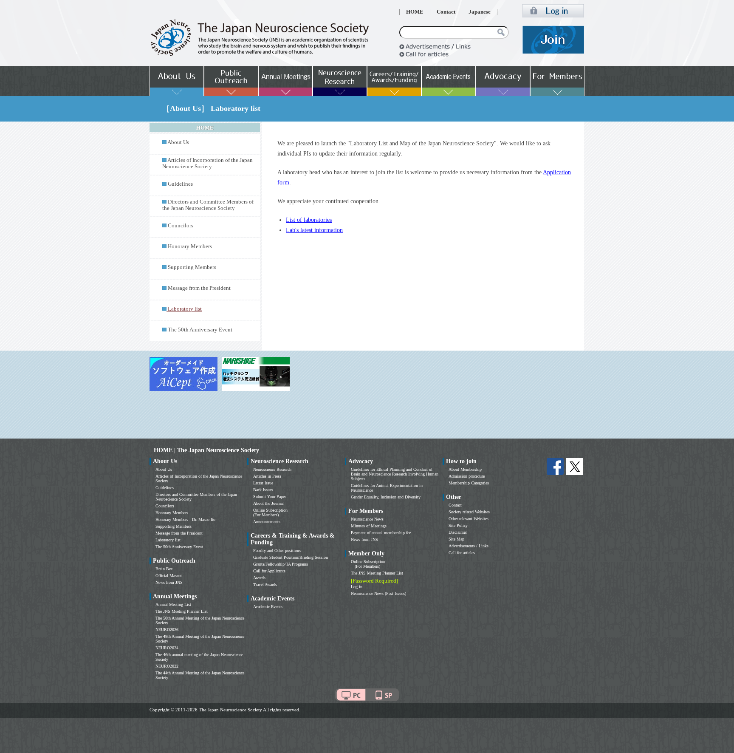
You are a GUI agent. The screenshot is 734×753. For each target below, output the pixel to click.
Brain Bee (163, 568)
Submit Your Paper (269, 496)
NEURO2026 (166, 629)
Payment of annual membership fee (381, 532)
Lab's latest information (314, 230)
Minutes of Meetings (369, 526)
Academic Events (267, 606)
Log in (356, 586)
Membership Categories (469, 483)
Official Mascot (168, 575)
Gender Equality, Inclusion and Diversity (386, 497)
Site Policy (458, 525)
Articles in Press (267, 476)
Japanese (480, 12)
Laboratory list (168, 540)
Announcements (266, 521)
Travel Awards (265, 584)
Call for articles (462, 552)
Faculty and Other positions (277, 550)
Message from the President (199, 288)
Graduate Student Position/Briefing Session (290, 557)
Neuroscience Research (272, 469)
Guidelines (180, 184)
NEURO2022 (166, 666)
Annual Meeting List (173, 604)
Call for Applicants (269, 571)
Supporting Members (192, 267)
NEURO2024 (166, 647)
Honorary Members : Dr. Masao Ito (185, 519)
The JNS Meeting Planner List (181, 611)
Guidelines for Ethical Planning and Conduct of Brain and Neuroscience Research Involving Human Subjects (394, 474)
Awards (259, 577)
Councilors (180, 226)
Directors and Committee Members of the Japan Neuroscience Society (208, 205)
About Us (178, 142)
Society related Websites (469, 512)
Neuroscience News (367, 519)
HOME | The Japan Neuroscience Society (206, 450)
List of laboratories (309, 220)
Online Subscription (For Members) (270, 512)
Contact (446, 12)
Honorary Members (190, 246)
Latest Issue (263, 483)
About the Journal (268, 503)
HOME (414, 12)
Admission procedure (467, 476)
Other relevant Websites (468, 518)
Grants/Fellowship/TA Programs (280, 564)
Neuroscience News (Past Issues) (378, 593)
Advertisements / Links (468, 546)
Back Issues (263, 489)
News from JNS (169, 582)
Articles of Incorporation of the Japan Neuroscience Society (207, 163)
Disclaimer (458, 532)
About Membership (465, 469)
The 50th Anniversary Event (200, 330)
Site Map (456, 539)
